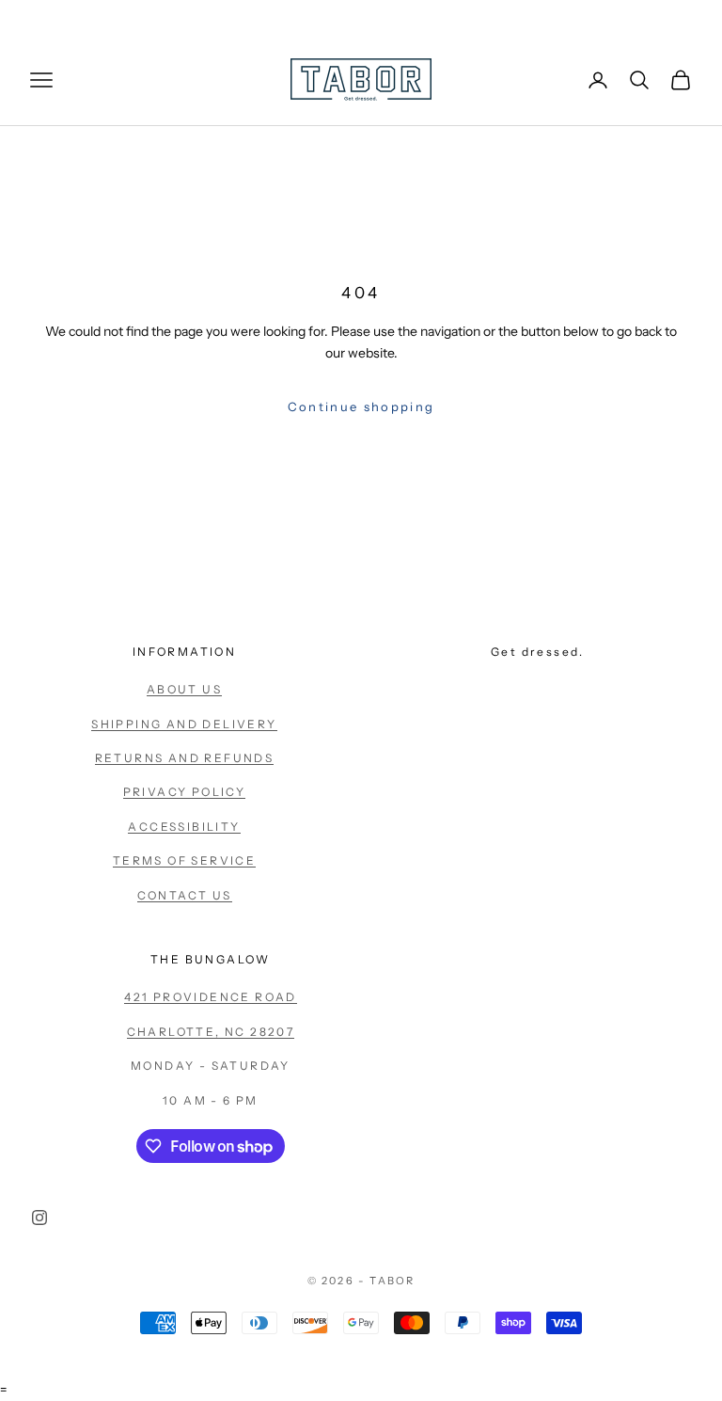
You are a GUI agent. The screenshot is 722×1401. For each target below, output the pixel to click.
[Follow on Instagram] (39, 1217)
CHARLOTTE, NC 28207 (211, 1032)
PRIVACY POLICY (184, 792)
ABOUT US (184, 689)
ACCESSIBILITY (184, 827)
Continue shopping (361, 406)
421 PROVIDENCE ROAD (210, 997)
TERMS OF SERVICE (184, 860)
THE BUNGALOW (210, 959)
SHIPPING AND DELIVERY (183, 724)
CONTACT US (184, 895)
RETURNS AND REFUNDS (185, 758)
